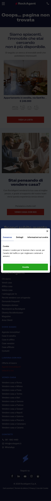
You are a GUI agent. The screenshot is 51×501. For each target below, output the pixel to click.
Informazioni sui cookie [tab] (37, 237)
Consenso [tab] (7, 237)
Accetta (25, 267)
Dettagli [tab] (19, 237)
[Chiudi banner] (47, 231)
